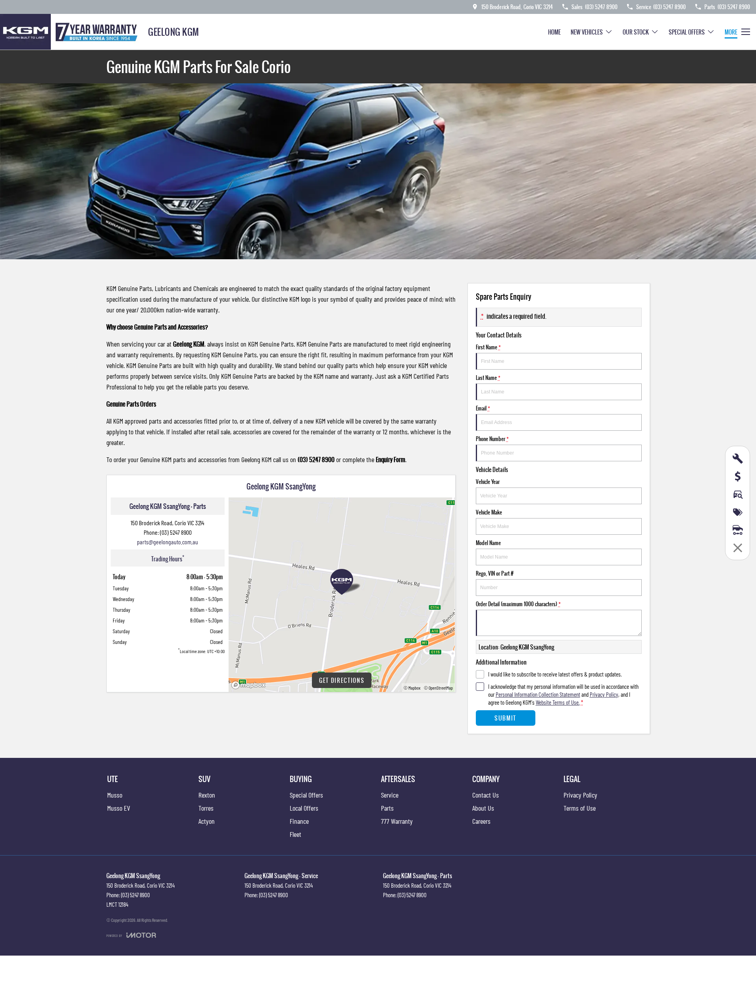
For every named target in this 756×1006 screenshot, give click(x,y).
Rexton (206, 794)
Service (389, 794)
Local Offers (304, 808)
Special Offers (687, 32)
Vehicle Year (488, 482)
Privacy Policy (604, 694)
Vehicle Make (489, 512)
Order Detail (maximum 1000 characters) (518, 604)
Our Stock (636, 32)
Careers (481, 821)
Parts (387, 808)
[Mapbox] (250, 685)
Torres (206, 808)
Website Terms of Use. (558, 702)
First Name (488, 347)
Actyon (206, 821)
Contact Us (485, 794)
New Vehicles (587, 32)
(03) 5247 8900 (176, 532)
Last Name (488, 378)
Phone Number (492, 439)
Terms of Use (580, 808)
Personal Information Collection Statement (538, 694)
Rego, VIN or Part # (495, 573)
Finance (299, 821)
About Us (483, 808)
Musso (114, 794)
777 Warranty (397, 821)
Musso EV (118, 808)
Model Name (488, 543)
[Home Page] (71, 32)
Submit (505, 718)
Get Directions (342, 680)
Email (483, 408)
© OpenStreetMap (438, 687)
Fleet (295, 834)
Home (554, 32)
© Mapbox (412, 687)
